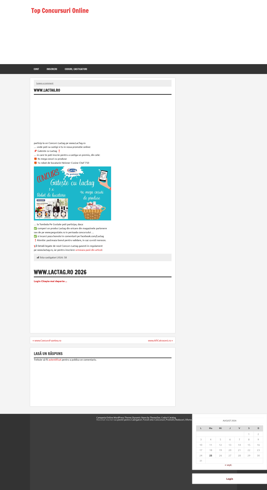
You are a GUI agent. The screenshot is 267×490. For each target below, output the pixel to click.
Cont (36, 69)
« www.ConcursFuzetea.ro (47, 340)
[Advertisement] (64, 35)
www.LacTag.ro (53, 272)
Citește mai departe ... (54, 281)
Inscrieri (52, 69)
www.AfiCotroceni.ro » (160, 340)
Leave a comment (44, 83)
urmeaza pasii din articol (88, 249)
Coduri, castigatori (76, 69)
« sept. (228, 464)
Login (229, 478)
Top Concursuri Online (60, 10)
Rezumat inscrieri (105, 419)
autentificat (55, 359)
